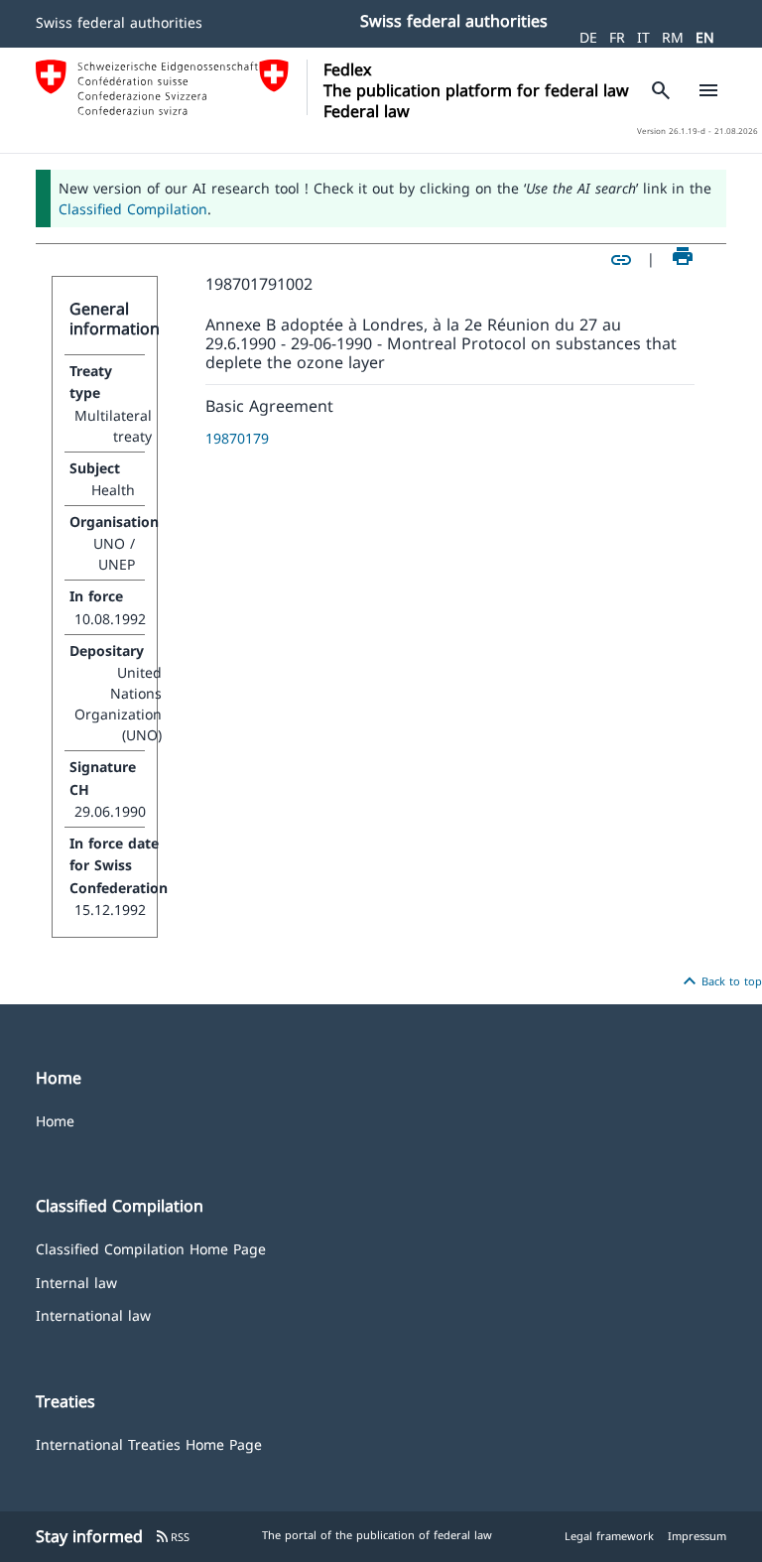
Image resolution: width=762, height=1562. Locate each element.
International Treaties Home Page (149, 1443)
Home (55, 1119)
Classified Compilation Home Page (151, 1247)
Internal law (76, 1281)
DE (588, 37)
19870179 (237, 438)
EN (705, 37)
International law (93, 1314)
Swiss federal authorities (119, 22)
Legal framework (609, 1535)
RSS (172, 1536)
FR (617, 37)
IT (643, 37)
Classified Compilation (133, 208)
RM (673, 37)
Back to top (720, 981)
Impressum (697, 1535)
